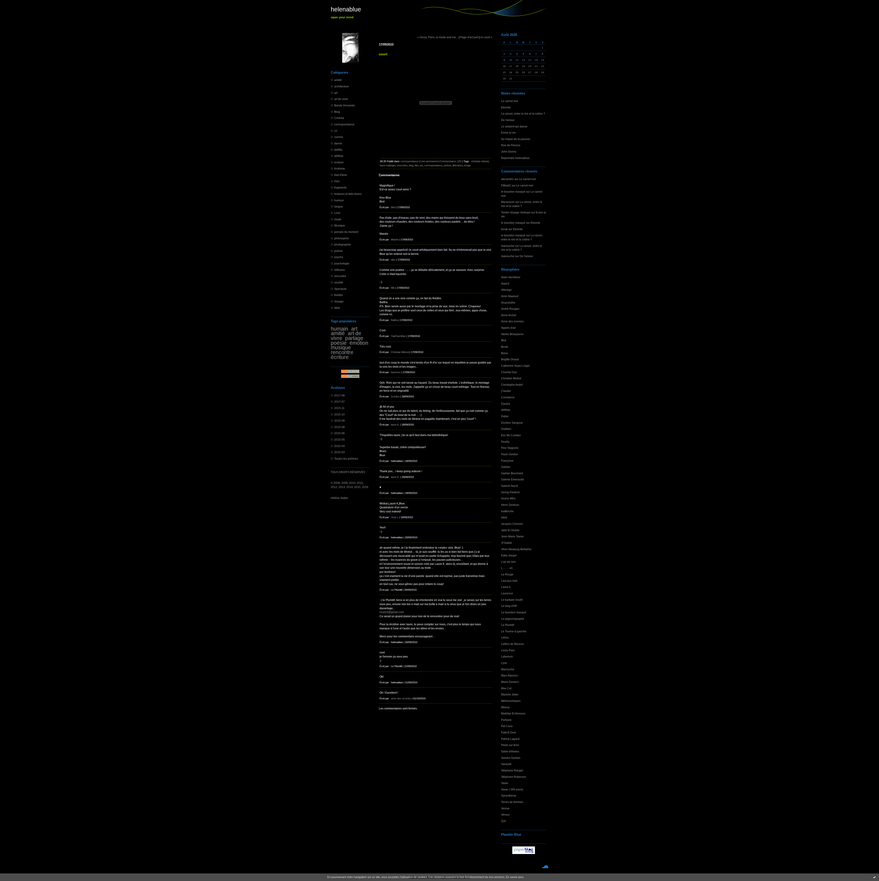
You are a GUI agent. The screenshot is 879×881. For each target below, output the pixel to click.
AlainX (505, 283)
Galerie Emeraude (512, 479)
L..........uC (507, 567)
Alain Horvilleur (510, 277)
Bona (504, 353)
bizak (504, 229)
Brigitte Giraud (510, 359)
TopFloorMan (398, 336)
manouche (507, 245)
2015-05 (339, 439)
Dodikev (506, 428)
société (338, 282)
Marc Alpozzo (509, 675)
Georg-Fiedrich (510, 492)
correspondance (344, 124)
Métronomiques (511, 700)
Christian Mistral (511, 378)
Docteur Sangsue (512, 422)
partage (354, 338)
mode (337, 219)
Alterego (506, 289)
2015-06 (339, 433)
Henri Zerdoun (510, 504)
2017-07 (339, 401)
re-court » (486, 37)
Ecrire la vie (508, 132)
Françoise (507, 460)
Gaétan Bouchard (512, 473)
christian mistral (479, 161)
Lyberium (507, 656)
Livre (337, 212)
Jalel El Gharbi (510, 530)
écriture (339, 162)
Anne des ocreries (512, 321)
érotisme (339, 168)
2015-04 (339, 446)
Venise (505, 808)
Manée (395, 239)
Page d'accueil (469, 37)
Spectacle (340, 288)
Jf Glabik (506, 542)
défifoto (338, 155)
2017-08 (339, 395)
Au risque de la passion (515, 138)
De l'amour (508, 120)
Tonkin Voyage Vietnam (515, 212)
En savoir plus (515, 877)
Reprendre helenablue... (516, 157)
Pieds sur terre (510, 745)
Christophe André (512, 384)
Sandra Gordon (510, 757)
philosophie (341, 238)
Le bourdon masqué (513, 612)
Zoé (503, 820)
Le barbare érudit (512, 599)
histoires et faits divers (348, 193)
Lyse (504, 662)
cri (335, 130)
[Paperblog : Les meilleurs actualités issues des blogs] (523, 853)
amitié (338, 79)
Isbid (504, 517)
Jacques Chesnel (512, 523)
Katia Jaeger (509, 555)
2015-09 (339, 420)
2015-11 (339, 408)
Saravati (506, 763)
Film (336, 181)
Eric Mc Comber (511, 435)
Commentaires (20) (450, 161)
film (416, 165)
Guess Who (508, 498)
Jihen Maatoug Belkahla (516, 549)
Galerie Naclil (509, 485)
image (467, 165)
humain (339, 329)
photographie (342, 244)
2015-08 (339, 427)
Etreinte (506, 107)
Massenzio (508, 201)
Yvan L (395, 517)
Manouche (507, 669)
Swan (504, 782)
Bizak (504, 346)
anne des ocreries (401, 698)
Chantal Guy (509, 372)
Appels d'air (508, 327)
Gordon (395, 396)
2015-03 (339, 452)
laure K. (395, 424)
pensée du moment (346, 231)
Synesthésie (508, 795)
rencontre (340, 276)
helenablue (346, 9)
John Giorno (508, 151)
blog (411, 165)
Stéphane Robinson (513, 776)
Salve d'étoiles (510, 751)
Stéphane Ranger (512, 770)
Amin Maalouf (509, 296)
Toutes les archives (346, 458)
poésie (338, 250)
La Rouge (507, 574)
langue (338, 206)
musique (341, 347)
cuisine (338, 136)
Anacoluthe (508, 302)
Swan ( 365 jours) (512, 789)
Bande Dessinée (344, 105)
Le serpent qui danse (514, 126)
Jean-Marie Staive (512, 536)
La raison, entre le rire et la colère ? (523, 113)
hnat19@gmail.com (392, 612)
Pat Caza (507, 726)
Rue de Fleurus (510, 145)
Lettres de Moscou (512, 643)
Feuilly (505, 441)
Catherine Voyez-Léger (515, 365)
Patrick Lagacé (510, 738)
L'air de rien (508, 561)
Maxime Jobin (509, 694)
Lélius (505, 637)
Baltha (394, 320)
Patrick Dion (508, 732)
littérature (458, 165)
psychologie (341, 263)
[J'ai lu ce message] (874, 877)
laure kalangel (387, 165)
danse (338, 143)
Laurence (507, 593)
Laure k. (506, 586)
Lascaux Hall (509, 580)
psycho (338, 257)
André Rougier (510, 308)
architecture (341, 86)
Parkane (506, 719)
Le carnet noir (509, 101)
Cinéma (339, 117)
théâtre (338, 295)
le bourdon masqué (513, 191)
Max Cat (506, 688)
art (335, 92)
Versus (505, 814)
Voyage (339, 301)
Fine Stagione (509, 447)
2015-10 (339, 414)
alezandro (507, 179)
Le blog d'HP (509, 605)
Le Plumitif (507, 624)
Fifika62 (506, 185)
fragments (340, 187)
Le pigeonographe (512, 618)
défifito (338, 149)
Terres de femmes (512, 801)
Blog (337, 111)
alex (393, 259)
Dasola (505, 403)
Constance (508, 397)
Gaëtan (505, 466)
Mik (393, 287)
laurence (396, 372)
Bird (503, 340)
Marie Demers (510, 681)
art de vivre (341, 98)
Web (337, 307)
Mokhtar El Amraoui (513, 713)
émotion (359, 343)
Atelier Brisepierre (512, 334)
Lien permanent (429, 161)
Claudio (506, 390)
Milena (505, 707)
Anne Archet (508, 315)
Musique (339, 225)
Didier (505, 416)
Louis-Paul (508, 650)
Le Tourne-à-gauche (513, 631)
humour (339, 200)
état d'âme (340, 174)
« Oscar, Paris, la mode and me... (437, 37)
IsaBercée (507, 511)
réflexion (339, 269)
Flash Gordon (509, 454)
